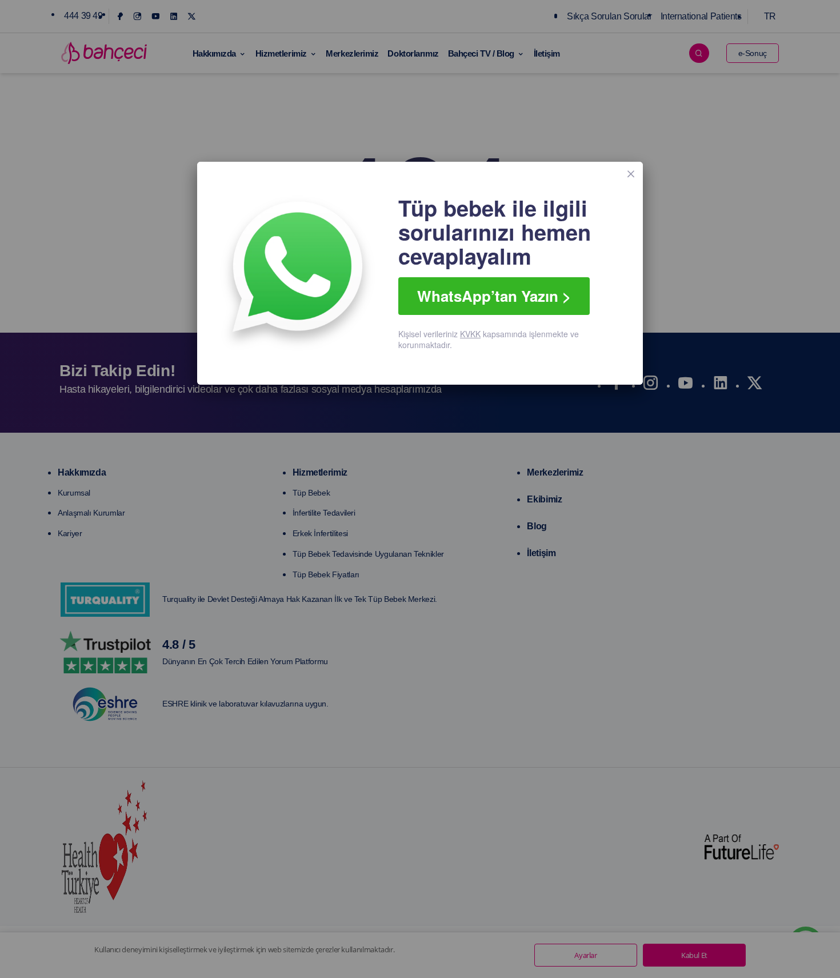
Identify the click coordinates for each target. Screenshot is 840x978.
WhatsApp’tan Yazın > (494, 295)
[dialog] (420, 273)
